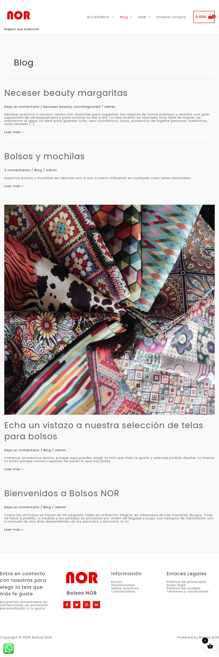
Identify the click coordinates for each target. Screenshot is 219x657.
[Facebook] (67, 604)
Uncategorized (87, 106)
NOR (142, 17)
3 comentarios (17, 170)
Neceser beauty (57, 106)
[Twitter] (76, 604)
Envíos (116, 582)
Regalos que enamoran (21, 29)
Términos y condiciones (188, 591)
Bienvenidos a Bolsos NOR (61, 493)
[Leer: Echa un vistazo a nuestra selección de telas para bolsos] (109, 309)
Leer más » (13, 132)
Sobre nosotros (125, 588)
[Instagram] (86, 604)
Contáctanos (123, 591)
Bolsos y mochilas (44, 156)
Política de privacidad (186, 582)
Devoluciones (123, 585)
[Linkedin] (96, 604)
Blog (124, 17)
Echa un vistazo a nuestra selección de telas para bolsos (103, 430)
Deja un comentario (22, 106)
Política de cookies (184, 588)
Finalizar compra (171, 17)
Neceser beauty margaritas (66, 93)
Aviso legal (176, 585)
